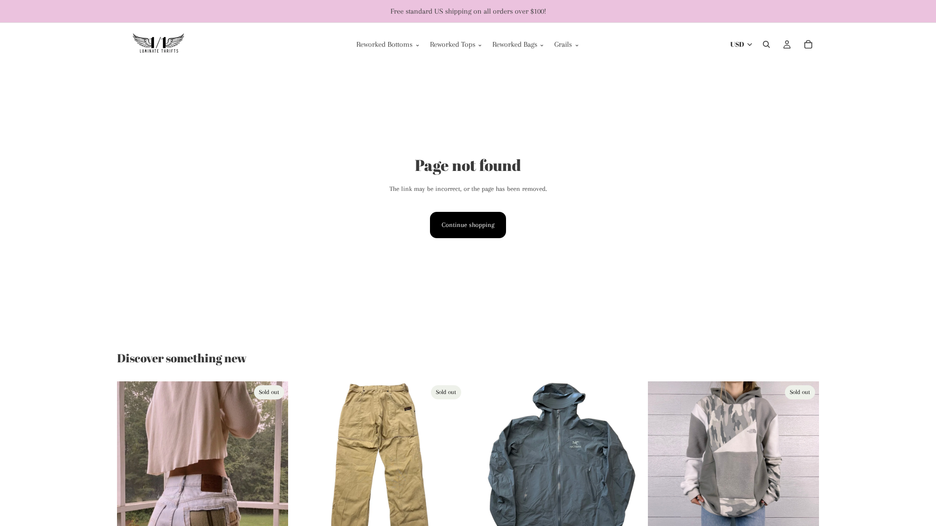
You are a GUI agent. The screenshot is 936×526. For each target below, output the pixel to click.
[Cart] (808, 44)
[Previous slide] (131, 487)
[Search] (766, 44)
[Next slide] (273, 487)
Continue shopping (468, 224)
